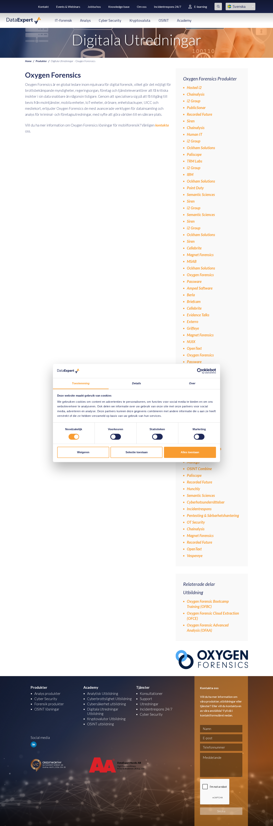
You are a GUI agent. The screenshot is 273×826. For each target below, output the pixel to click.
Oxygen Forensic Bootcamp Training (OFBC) (208, 604)
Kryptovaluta (139, 20)
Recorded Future (199, 114)
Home (28, 60)
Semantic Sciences (201, 194)
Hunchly (193, 488)
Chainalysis (195, 94)
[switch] (115, 437)
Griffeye (193, 328)
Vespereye (194, 555)
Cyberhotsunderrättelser (206, 502)
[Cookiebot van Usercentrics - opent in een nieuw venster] (199, 371)
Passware (194, 281)
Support (146, 699)
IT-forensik (63, 20)
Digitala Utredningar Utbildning (102, 711)
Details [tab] (136, 383)
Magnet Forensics (200, 254)
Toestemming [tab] (81, 383)
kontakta (162, 125)
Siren (191, 121)
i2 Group (193, 101)
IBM (190, 174)
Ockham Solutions (201, 147)
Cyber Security (110, 20)
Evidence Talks (198, 315)
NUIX (191, 341)
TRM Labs (194, 161)
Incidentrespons (199, 509)
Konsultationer (151, 693)
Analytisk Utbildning (102, 693)
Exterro (192, 321)
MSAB (191, 261)
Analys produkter (47, 693)
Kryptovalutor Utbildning (106, 719)
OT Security (196, 522)
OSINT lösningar (46, 709)
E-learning (200, 6)
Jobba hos (94, 6)
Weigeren (83, 452)
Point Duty (195, 188)
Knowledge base (118, 6)
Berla (191, 295)
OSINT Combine (199, 468)
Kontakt (43, 6)
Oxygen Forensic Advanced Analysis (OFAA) (208, 627)
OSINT (164, 20)
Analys (85, 20)
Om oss (142, 6)
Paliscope (194, 154)
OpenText (194, 348)
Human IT (195, 134)
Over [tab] (192, 383)
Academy (184, 20)
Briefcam (194, 301)
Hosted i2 (194, 87)
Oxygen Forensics (200, 274)
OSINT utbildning (100, 724)
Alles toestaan (190, 452)
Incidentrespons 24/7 (167, 6)
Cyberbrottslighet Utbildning (109, 699)
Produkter (41, 60)
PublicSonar (196, 107)
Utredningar (149, 704)
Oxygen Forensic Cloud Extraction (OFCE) (213, 616)
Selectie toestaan (137, 452)
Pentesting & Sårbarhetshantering (213, 515)
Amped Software (199, 288)
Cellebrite (194, 248)
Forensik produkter (49, 704)
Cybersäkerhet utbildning (106, 704)
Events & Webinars (68, 6)
